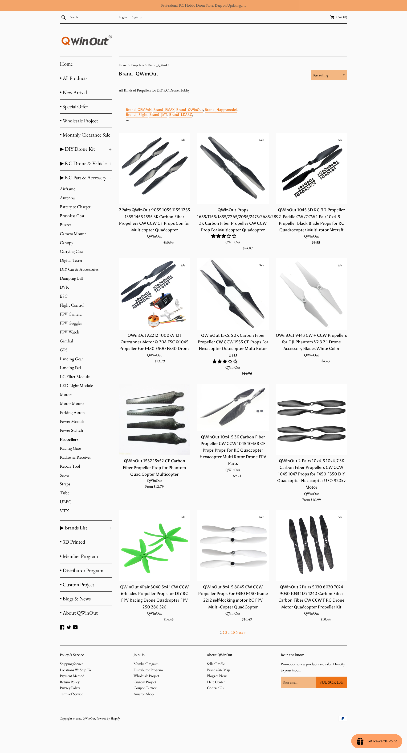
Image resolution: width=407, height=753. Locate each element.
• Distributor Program (81, 570)
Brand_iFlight (137, 114)
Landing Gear (71, 359)
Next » (241, 632)
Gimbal (66, 341)
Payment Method (72, 675)
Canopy (66, 242)
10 (233, 632)
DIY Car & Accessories (79, 269)
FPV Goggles (71, 323)
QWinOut (89, 718)
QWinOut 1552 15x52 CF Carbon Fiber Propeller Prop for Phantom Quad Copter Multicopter (154, 467)
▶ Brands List (86, 527)
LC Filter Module (75, 376)
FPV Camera (70, 314)
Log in (123, 17)
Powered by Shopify (108, 718)
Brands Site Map (218, 669)
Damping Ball (71, 278)
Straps (65, 484)
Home (66, 63)
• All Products (73, 78)
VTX (64, 511)
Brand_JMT (158, 114)
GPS (64, 350)
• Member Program (79, 556)
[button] (224, 236)
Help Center (216, 681)
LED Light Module (76, 385)
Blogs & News (217, 675)
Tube (64, 493)
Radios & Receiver (75, 457)
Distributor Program (148, 669)
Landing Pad (70, 367)
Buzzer (65, 225)
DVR (64, 287)
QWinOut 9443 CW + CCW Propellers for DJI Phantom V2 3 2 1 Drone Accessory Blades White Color (311, 342)
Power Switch (71, 430)
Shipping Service (71, 663)
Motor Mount (72, 403)
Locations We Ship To (75, 669)
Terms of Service (71, 693)
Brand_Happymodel (221, 110)
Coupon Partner (145, 687)
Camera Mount (73, 234)
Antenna (67, 198)
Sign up (137, 17)
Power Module (72, 421)
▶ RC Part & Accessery (85, 177)
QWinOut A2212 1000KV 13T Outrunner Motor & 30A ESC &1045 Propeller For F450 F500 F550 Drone (154, 342)
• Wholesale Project (79, 120)
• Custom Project (77, 584)
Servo (64, 475)
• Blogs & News (75, 598)
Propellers (69, 439)
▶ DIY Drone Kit (86, 149)
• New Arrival (73, 92)
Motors (66, 394)
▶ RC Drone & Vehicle (86, 163)
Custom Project (145, 681)
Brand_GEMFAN (139, 110)
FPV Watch (69, 332)
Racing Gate (70, 448)
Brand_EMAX (164, 110)
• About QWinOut (79, 612)
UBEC (65, 502)
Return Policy (70, 681)
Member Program (146, 663)
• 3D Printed (72, 541)
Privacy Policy (70, 687)
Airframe (67, 189)
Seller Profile (216, 663)
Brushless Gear (72, 216)
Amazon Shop (144, 693)
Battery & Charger (75, 207)
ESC (64, 296)
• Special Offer (74, 106)
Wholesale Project (146, 675)
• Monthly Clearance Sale (85, 134)
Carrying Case (71, 251)
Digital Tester (71, 260)
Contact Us (215, 687)
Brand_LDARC (180, 114)
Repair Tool (70, 466)
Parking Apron (72, 412)
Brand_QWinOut (189, 110)
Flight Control (72, 305)
